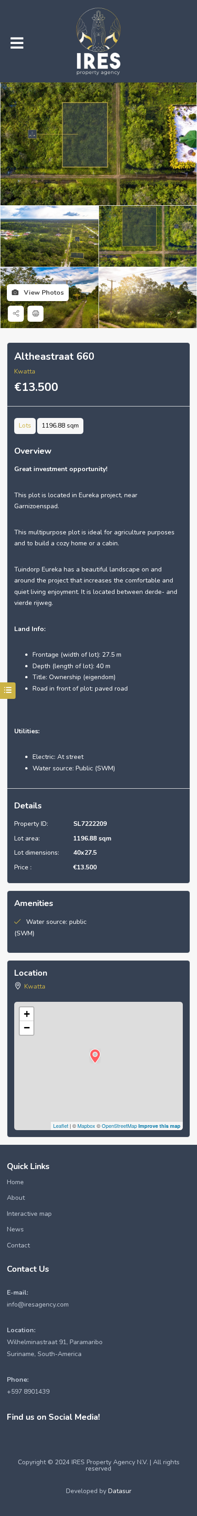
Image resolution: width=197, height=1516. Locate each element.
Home (15, 1182)
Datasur (119, 1491)
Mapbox (86, 1125)
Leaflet (60, 1125)
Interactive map (29, 1213)
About (16, 1197)
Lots (25, 425)
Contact (18, 1245)
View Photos (43, 292)
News (15, 1229)
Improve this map (159, 1125)
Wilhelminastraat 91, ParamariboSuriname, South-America (55, 1342)
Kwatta (24, 371)
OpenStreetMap (119, 1125)
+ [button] (27, 1014)
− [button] (27, 1027)
